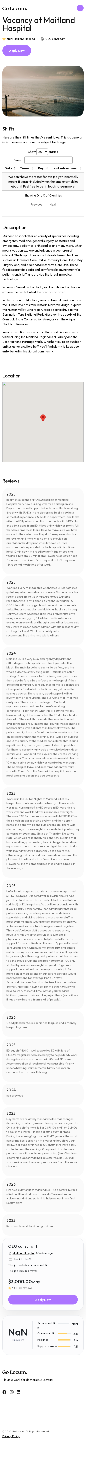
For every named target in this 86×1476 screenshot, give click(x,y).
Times (24, 168)
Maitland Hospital (24, 39)
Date (8, 168)
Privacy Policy (11, 1436)
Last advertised (64, 168)
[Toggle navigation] (80, 8)
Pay (41, 168)
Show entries (43, 152)
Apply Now (17, 51)
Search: (19, 160)
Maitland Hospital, (24, 1253)
